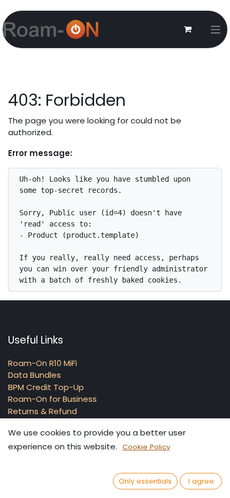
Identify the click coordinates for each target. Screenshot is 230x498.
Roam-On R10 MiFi (42, 363)
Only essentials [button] (145, 481)
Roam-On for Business (52, 398)
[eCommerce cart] (187, 29)
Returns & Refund (42, 411)
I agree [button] (201, 481)
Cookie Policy (146, 447)
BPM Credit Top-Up (46, 387)
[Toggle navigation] (216, 30)
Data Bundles (34, 374)
